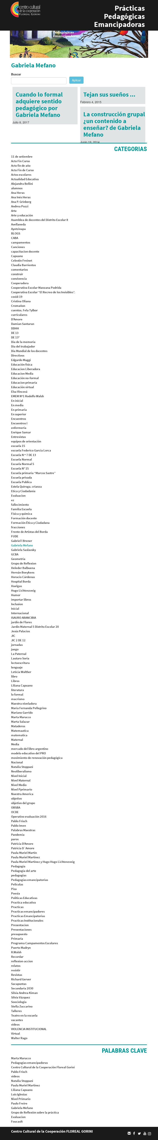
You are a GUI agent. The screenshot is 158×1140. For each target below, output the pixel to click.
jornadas (17, 645)
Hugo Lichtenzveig (23, 590)
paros (15, 839)
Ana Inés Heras (20, 197)
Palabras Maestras (23, 830)
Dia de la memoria (23, 342)
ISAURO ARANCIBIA (23, 618)
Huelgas (16, 586)
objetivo (16, 798)
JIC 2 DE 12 (18, 640)
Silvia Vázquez (20, 997)
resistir (15, 970)
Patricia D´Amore (22, 848)
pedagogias (18, 875)
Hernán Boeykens (22, 572)
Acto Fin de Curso (22, 170)
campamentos (20, 242)
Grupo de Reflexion (23, 563)
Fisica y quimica (21, 514)
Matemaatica (20, 731)
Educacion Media (22, 373)
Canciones (18, 247)
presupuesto (19, 934)
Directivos (17, 355)
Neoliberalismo (21, 771)
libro (14, 676)
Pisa (14, 889)
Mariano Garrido (22, 712)
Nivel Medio (19, 785)
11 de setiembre (22, 156)
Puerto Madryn (21, 948)
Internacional (20, 613)
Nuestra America (22, 794)
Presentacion (20, 925)
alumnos (16, 188)
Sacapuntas (18, 984)
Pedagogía (18, 866)
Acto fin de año (20, 165)
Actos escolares (21, 175)
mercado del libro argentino (29, 749)
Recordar (17, 957)
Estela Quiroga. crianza (26, 486)
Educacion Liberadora (25, 369)
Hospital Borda (21, 581)
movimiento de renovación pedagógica (37, 758)
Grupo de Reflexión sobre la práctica (35, 1112)
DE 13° (15, 337)
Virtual (15, 1033)
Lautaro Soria (20, 658)
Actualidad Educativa (25, 179)
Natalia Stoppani (22, 767)
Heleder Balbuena (23, 568)
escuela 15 (18, 446)
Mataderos (18, 726)
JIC (13, 636)
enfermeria (18, 428)
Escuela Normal (21, 459)
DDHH (15, 328)
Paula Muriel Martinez (25, 857)
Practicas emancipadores (28, 911)
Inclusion (17, 604)
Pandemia (17, 835)
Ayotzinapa (18, 229)
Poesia (15, 893)
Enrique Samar (21, 432)
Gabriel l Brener (21, 541)
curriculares (19, 315)
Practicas (17, 907)
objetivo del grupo (23, 803)
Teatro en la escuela (24, 1015)
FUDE (14, 536)
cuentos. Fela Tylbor (24, 310)
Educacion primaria (24, 382)
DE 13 (15, 333)
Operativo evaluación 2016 (28, 816)
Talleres (16, 1011)
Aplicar (76, 80)
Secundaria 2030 (22, 988)
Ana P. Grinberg (21, 202)
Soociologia (19, 1002)
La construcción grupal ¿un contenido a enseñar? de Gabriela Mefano (114, 124)
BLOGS (15, 233)
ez (12, 500)
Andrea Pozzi (19, 206)
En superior (18, 414)
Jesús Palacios (20, 631)
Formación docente (24, 518)
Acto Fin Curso (20, 161)
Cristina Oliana (21, 301)
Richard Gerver (21, 979)
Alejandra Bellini (22, 184)
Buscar (16, 74)
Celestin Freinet (21, 260)
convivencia (19, 278)
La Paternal (18, 654)
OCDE (15, 812)
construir (17, 274)
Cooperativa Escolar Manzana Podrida (36, 288)
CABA (14, 238)
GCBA (14, 554)
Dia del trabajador (23, 346)
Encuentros (18, 419)
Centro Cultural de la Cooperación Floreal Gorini (43, 1067)
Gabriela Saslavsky (23, 550)
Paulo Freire (19, 1103)
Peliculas (17, 884)
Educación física (21, 364)
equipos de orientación (26, 441)
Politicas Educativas (24, 898)
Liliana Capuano (22, 685)
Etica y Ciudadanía (23, 491)
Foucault (17, 1121)
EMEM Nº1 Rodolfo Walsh (27, 396)
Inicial (15, 608)
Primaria (17, 938)
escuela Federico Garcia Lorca (31, 450)
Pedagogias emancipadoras (29, 1063)
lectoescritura (20, 663)
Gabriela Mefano (22, 545)
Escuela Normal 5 (22, 464)
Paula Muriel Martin (24, 853)
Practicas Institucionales (27, 920)
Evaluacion (18, 495)
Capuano (17, 256)
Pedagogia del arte (23, 871)
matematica (19, 735)
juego (15, 649)
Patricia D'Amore (22, 844)
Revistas (16, 975)
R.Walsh (16, 952)
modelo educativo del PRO (28, 753)
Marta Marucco (21, 717)
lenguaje (17, 667)
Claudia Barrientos (23, 265)
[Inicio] (25, 9)
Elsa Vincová (19, 391)
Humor (15, 595)
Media (15, 744)
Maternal (17, 740)
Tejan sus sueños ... (109, 94)
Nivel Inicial (19, 776)
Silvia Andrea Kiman (24, 993)
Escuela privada (21, 477)
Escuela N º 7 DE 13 (23, 455)
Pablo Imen (18, 825)
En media (17, 405)
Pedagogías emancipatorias (29, 880)
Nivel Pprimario (21, 789)
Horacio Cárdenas (23, 577)
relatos (15, 966)
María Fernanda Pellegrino (28, 708)
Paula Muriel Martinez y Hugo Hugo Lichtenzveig (43, 862)
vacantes (17, 1020)
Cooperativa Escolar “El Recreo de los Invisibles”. (43, 292)
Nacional (17, 762)
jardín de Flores (21, 622)
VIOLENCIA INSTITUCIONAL (29, 1029)
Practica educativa (23, 902)
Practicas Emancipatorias (28, 916)
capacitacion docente (25, 251)
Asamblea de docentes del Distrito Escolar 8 (39, 220)
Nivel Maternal (20, 780)
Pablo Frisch (19, 821)
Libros (15, 681)
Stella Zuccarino (22, 1006)
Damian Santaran (22, 324)
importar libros (21, 599)
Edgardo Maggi (21, 360)
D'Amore (16, 319)
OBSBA (15, 807)
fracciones (18, 527)
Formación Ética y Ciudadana (30, 523)
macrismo (17, 699)
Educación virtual (22, 387)
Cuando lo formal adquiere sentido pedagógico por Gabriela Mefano (39, 104)
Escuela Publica (21, 482)
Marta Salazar (20, 721)
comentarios (19, 269)
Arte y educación (22, 215)
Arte (14, 211)
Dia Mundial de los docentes (29, 351)
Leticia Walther (21, 672)
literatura (17, 690)
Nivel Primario (20, 1099)
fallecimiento (20, 505)
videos (15, 1024)
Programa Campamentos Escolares (34, 943)
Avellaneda (18, 224)
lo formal (17, 694)
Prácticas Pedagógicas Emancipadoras (119, 16)
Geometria (18, 559)
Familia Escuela (21, 509)
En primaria (19, 410)
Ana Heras (17, 193)
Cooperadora (20, 283)
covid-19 (16, 297)
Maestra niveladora (24, 703)
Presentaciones (21, 929)
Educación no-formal (25, 378)
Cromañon (18, 306)
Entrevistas (18, 437)
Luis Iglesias (19, 1094)
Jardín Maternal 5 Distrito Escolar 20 (35, 627)
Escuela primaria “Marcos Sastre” (33, 473)
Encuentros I (19, 423)
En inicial (17, 401)
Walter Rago (19, 1038)
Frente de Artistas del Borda (29, 532)
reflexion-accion (22, 961)
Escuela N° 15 (20, 468)
